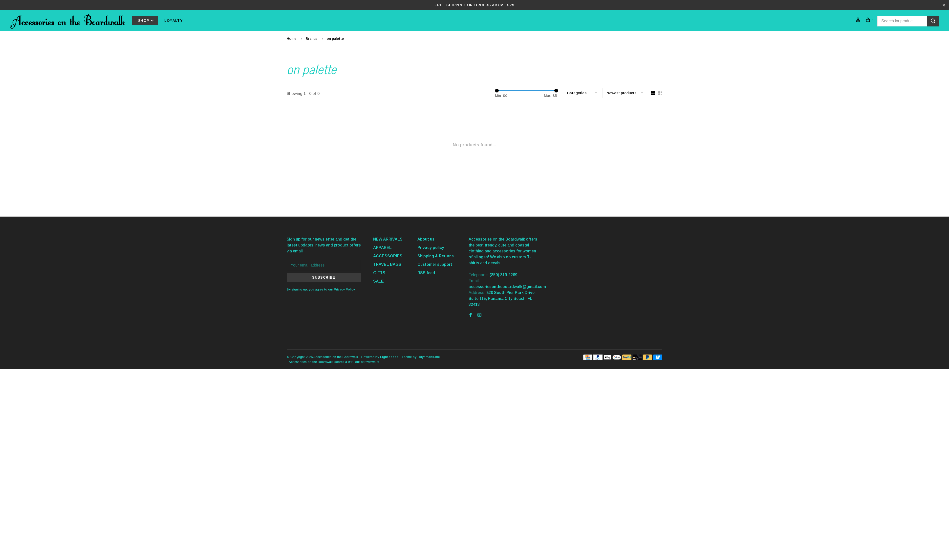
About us (425, 239)
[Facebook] (471, 315)
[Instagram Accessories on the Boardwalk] (479, 315)
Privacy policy (430, 247)
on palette (335, 39)
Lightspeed (389, 357)
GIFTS (379, 273)
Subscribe (323, 277)
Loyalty (173, 20)
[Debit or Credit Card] (637, 359)
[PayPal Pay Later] (647, 359)
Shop (144, 20)
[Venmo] (657, 359)
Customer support (434, 264)
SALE (378, 281)
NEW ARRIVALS (388, 239)
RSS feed (426, 273)
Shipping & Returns (435, 256)
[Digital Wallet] (612, 359)
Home (291, 39)
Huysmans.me (428, 357)
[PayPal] (598, 359)
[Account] (859, 20)
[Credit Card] (587, 359)
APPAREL (382, 247)
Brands (311, 39)
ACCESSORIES (387, 256)
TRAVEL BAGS (387, 264)
